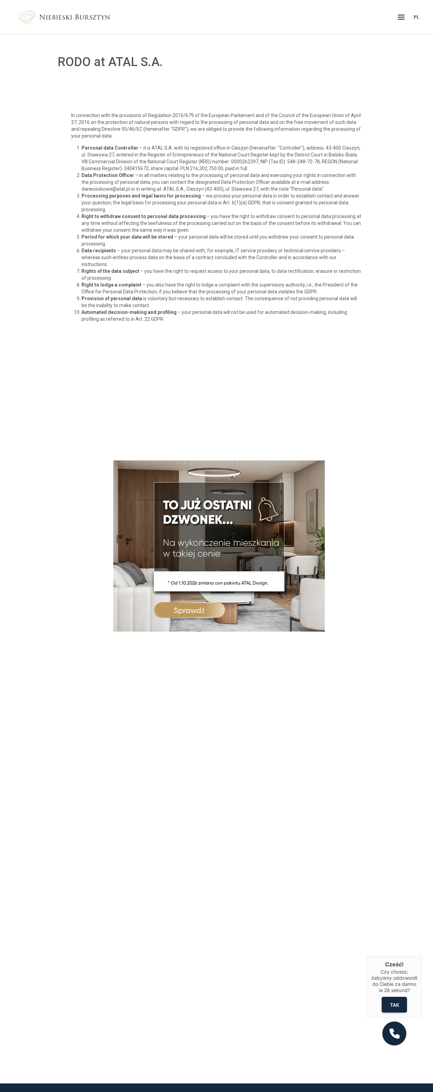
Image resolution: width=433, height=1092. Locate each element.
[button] (394, 1033)
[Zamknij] (422, 956)
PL (416, 17)
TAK (394, 1005)
